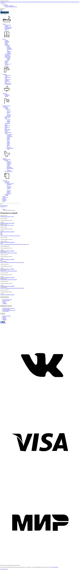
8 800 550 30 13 (3, 323)
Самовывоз (5, 303)
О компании (2, 314)
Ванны (4, 24)
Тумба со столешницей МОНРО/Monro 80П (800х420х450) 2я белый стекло (14, 244)
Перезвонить (2, 2)
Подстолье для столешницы (7, 55)
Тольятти (64, 1)
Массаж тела (8, 140)
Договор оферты (6, 311)
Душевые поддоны (6, 108)
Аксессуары (5, 180)
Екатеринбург (26, 1)
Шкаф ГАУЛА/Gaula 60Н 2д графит (7, 216)
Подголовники (8, 129)
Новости (4, 316)
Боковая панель (8, 122)
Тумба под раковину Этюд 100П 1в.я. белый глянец (10, 235)
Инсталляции (9, 167)
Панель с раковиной (9, 48)
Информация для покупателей (6, 306)
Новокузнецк (44, 1)
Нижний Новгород (38, 1)
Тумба (8, 46)
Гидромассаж (5, 4)
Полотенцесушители (9, 171)
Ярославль (78, 1)
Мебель (4, 39)
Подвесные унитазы (9, 164)
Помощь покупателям (4, 297)
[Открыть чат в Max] (1, 10)
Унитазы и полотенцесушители (6, 159)
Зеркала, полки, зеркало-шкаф (8, 57)
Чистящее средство (7, 195)
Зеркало (8, 58)
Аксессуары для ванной (7, 182)
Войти (4, 196)
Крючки (8, 192)
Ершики (8, 191)
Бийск (8, 1)
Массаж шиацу (8, 144)
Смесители (5, 74)
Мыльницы (9, 193)
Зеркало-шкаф (8, 59)
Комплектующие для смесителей (8, 84)
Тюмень (69, 1)
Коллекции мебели (7, 43)
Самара (60, 1)
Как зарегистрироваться (7, 299)
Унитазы (6, 160)
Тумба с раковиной (9, 53)
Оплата (4, 301)
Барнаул (2, 1)
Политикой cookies (54, 567)
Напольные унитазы (9, 162)
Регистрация (5, 197)
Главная (4, 209)
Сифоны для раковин (7, 96)
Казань (33, 1)
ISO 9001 (4, 317)
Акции (4, 198)
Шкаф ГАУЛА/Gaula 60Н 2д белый (6, 225)
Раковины (4, 93)
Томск (67, 1)
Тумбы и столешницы (7, 45)
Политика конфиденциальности (9, 308)
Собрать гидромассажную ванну (11, 6)
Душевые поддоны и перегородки (7, 106)
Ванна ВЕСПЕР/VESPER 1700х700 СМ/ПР (8, 252)
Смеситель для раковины (7, 80)
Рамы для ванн (7, 116)
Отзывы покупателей (7, 315)
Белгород (5, 1)
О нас (4, 201)
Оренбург (54, 1)
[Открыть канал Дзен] (4, 321)
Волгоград (12, 1)
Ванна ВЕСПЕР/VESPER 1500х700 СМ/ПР (8, 279)
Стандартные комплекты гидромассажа (9, 135)
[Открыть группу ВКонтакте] (1, 321)
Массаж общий (8, 138)
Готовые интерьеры (7, 41)
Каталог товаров (3, 13)
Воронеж (16, 1)
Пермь (57, 1)
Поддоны (9, 115)
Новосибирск (49, 1)
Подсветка (9, 147)
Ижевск (30, 1)
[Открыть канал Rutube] (3, 321)
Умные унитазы (8, 166)
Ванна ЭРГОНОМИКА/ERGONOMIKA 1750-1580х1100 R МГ (12, 288)
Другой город (20, 1)
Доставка (4, 302)
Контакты (4, 200)
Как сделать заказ (6, 300)
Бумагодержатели (10, 183)
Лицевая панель (8, 120)
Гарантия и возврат (6, 309)
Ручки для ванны (7, 131)
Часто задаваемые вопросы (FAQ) (9, 310)
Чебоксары (73, 1)
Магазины (2, 12)
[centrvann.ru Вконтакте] (40, 403)
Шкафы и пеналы (6, 61)
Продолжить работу (4, 569)
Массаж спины (8, 142)
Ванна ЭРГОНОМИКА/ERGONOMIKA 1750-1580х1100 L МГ (12, 262)
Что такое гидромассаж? (9, 5)
